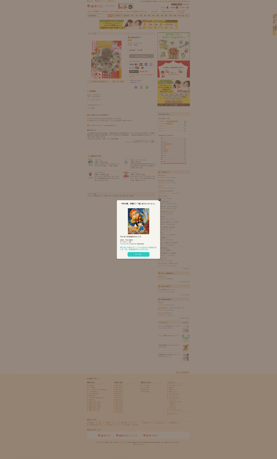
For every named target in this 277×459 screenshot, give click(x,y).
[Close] (160, 200)
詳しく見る (138, 254)
